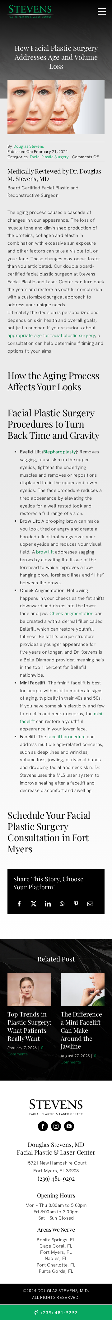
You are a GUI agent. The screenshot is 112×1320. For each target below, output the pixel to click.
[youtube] (69, 1126)
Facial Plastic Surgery (49, 157)
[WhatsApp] (62, 904)
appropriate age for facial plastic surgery (51, 335)
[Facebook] (19, 904)
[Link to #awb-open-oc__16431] (102, 11)
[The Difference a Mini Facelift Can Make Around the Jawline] (83, 989)
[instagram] (56, 1126)
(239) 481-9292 (56, 1178)
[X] (34, 904)
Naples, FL (56, 1258)
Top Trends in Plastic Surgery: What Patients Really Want (29, 1026)
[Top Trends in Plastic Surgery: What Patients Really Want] (29, 989)
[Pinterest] (76, 904)
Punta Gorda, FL (56, 1271)
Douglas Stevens (28, 146)
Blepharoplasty (59, 452)
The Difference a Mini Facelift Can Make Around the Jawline (81, 1030)
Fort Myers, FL (56, 1252)
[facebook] (43, 1126)
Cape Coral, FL (56, 1246)
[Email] (90, 904)
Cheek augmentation (71, 613)
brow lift (45, 552)
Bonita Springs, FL (56, 1240)
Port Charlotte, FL (56, 1265)
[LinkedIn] (48, 904)
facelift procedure (66, 737)
